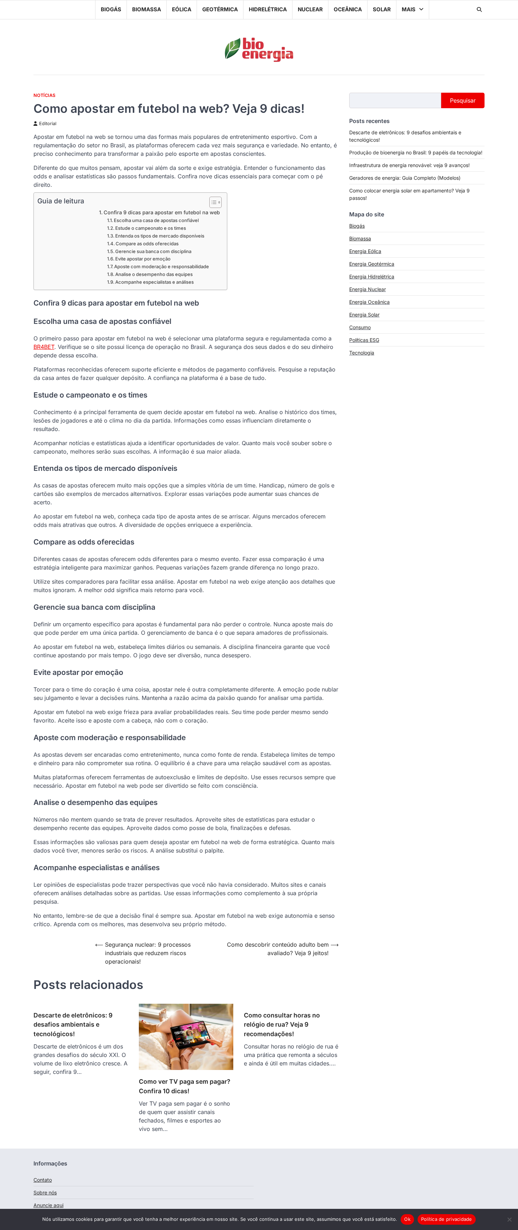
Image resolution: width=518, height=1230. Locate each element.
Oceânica (348, 9)
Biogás (111, 9)
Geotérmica (220, 9)
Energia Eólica (365, 251)
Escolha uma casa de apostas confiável (156, 220)
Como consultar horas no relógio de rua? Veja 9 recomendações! (282, 1024)
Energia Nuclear (367, 289)
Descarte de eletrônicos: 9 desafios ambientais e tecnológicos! (72, 1024)
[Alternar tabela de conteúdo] (212, 202)
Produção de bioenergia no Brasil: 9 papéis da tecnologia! (415, 152)
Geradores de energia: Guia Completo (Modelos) (405, 178)
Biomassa (146, 9)
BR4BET (43, 346)
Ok (407, 1219)
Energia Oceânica (369, 302)
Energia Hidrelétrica (371, 276)
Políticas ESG (364, 340)
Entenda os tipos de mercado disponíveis (159, 236)
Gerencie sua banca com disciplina (153, 251)
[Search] (479, 9)
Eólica (181, 9)
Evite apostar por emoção (143, 259)
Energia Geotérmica (371, 264)
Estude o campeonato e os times (150, 228)
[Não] (509, 1219)
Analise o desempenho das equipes (154, 274)
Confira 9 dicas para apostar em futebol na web (162, 212)
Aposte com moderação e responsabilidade (161, 266)
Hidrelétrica (268, 9)
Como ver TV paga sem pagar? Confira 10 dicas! (184, 1086)
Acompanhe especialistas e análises (154, 282)
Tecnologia (361, 353)
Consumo (360, 327)
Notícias (44, 95)
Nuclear (310, 9)
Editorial (47, 123)
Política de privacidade (446, 1219)
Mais (408, 9)
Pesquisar (463, 100)
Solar (382, 9)
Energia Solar (364, 315)
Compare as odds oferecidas (147, 243)
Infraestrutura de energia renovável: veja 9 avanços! (409, 165)
